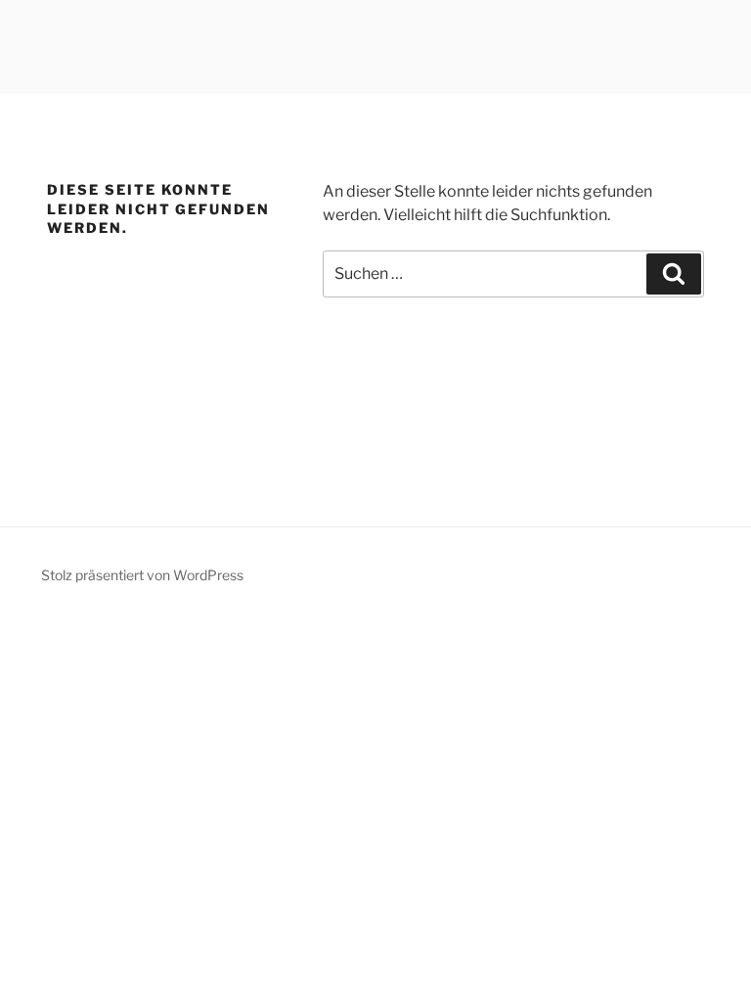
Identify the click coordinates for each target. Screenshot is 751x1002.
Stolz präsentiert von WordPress (142, 575)
